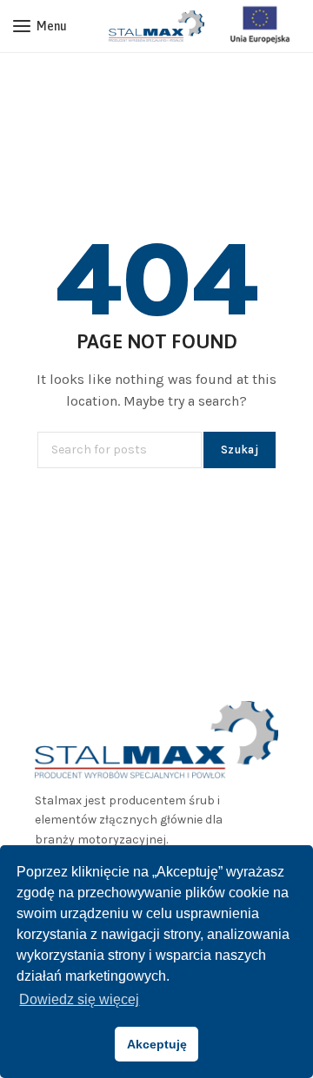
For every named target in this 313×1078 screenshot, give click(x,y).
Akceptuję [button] (157, 1044)
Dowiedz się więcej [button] (79, 999)
